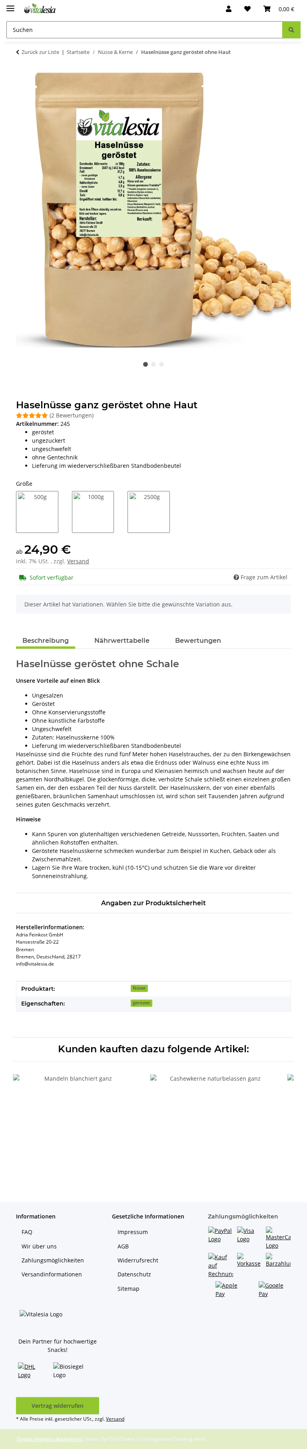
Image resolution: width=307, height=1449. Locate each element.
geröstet (141, 1003)
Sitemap (129, 1288)
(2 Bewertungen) (72, 415)
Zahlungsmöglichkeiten (53, 1260)
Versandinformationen (52, 1274)
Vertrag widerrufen (58, 1405)
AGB (123, 1246)
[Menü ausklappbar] (10, 5)
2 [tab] (153, 364)
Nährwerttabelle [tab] (122, 640)
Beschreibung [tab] (45, 640)
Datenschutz (134, 1274)
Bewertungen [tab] (198, 640)
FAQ (27, 1232)
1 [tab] (145, 364)
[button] (228, 9)
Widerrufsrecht (138, 1260)
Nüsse (139, 988)
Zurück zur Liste (40, 52)
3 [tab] (161, 364)
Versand (78, 561)
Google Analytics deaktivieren (50, 1438)
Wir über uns (39, 1246)
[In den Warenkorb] (22, 68)
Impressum (133, 1232)
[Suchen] (291, 29)
